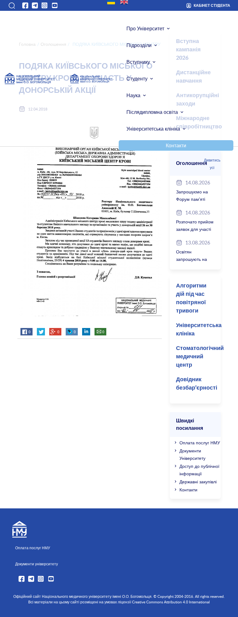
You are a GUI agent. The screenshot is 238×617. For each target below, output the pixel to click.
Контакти (176, 145)
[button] (11, 5)
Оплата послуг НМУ (199, 443)
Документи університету (36, 563)
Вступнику (138, 61)
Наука (133, 95)
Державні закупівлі (198, 482)
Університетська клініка (153, 128)
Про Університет (145, 28)
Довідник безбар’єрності (196, 384)
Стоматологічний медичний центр (198, 357)
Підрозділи (139, 45)
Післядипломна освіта (152, 112)
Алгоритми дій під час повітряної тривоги (191, 298)
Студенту (137, 78)
